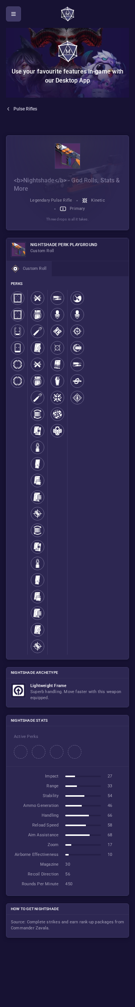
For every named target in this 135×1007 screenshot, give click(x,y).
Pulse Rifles (25, 109)
